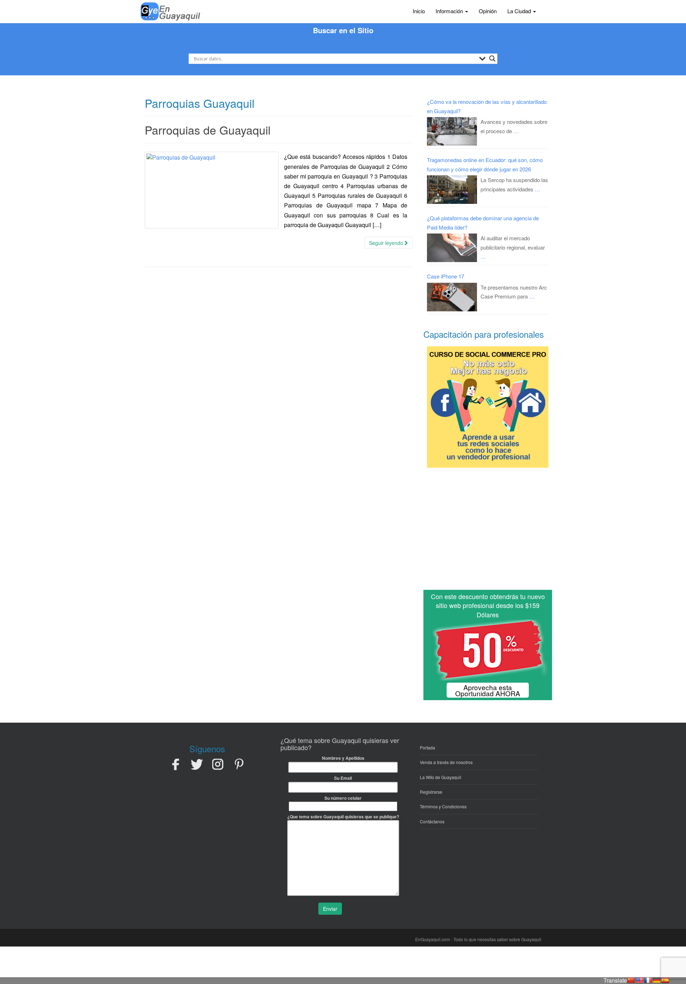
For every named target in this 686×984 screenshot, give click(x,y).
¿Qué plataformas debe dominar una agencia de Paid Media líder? (483, 222)
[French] (648, 980)
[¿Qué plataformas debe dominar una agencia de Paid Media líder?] (452, 248)
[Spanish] (665, 980)
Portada (427, 747)
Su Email (343, 778)
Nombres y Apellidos (343, 758)
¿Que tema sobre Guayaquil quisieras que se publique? (343, 816)
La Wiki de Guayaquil (440, 777)
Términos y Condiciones (443, 806)
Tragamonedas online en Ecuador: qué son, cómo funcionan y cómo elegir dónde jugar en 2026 (485, 164)
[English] (639, 980)
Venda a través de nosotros (446, 762)
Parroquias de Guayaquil (207, 129)
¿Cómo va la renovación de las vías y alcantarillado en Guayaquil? (487, 106)
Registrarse (431, 792)
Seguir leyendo (386, 242)
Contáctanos (432, 821)
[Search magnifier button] (492, 59)
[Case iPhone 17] (452, 297)
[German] (657, 980)
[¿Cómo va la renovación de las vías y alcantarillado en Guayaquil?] (452, 131)
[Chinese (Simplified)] (631, 980)
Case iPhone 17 (445, 276)
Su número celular (343, 798)
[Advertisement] (487, 532)
